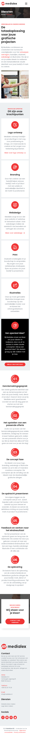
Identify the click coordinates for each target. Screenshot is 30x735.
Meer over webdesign (14, 233)
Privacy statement (20, 732)
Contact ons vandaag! (15, 621)
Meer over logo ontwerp (14, 153)
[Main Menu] (25, 4)
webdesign (5, 57)
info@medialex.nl (6, 694)
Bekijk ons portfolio (15, 364)
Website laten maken (8, 704)
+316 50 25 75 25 (6, 688)
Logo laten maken (7, 706)
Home (3, 15)
